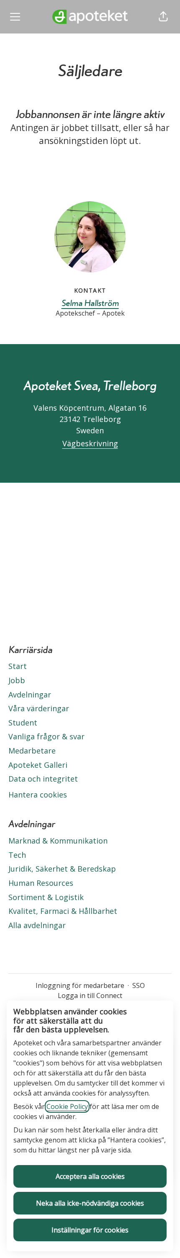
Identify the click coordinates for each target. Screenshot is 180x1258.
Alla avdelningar (37, 925)
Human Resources (40, 883)
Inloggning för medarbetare (80, 985)
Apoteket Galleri (37, 765)
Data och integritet (43, 779)
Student (22, 723)
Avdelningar (29, 694)
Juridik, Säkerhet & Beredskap (62, 869)
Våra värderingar (38, 708)
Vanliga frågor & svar (46, 736)
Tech (17, 855)
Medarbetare (32, 751)
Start (17, 666)
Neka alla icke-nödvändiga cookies (90, 1203)
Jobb (16, 680)
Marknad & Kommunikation (58, 841)
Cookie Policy (67, 1106)
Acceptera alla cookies (90, 1176)
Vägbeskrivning (90, 443)
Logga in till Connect (90, 995)
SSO (138, 985)
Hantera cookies (37, 795)
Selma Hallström (90, 303)
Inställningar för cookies (90, 1230)
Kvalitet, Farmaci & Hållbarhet (62, 911)
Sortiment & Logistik (46, 897)
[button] (163, 16)
